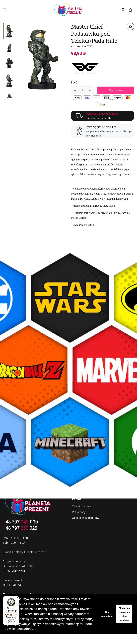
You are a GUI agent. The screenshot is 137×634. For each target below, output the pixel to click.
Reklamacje (79, 512)
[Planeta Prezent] (68, 10)
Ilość (74, 82)
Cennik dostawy (82, 506)
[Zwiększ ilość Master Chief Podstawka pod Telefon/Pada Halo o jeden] (90, 90)
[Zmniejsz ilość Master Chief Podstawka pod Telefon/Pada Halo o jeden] (75, 90)
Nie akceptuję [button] (107, 614)
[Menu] (17, 598)
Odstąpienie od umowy (86, 517)
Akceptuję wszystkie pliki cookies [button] (124, 614)
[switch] (11, 621)
